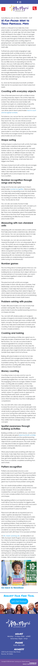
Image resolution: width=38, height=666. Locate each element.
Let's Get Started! (19, 601)
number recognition (17, 189)
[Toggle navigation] (3, 9)
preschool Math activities (27, 435)
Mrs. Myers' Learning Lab (11, 536)
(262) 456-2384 (19, 645)
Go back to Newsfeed (12, 587)
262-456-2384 (34, 10)
